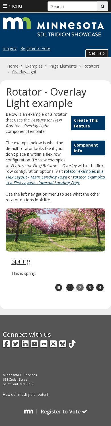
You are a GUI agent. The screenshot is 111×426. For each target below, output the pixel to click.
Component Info (86, 147)
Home (12, 66)
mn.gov (10, 48)
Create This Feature (86, 123)
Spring (20, 260)
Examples (34, 66)
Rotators (91, 66)
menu (14, 5)
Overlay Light (24, 71)
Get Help (97, 53)
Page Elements (63, 66)
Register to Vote (35, 48)
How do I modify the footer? (25, 394)
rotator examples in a (55, 174)
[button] (96, 53)
